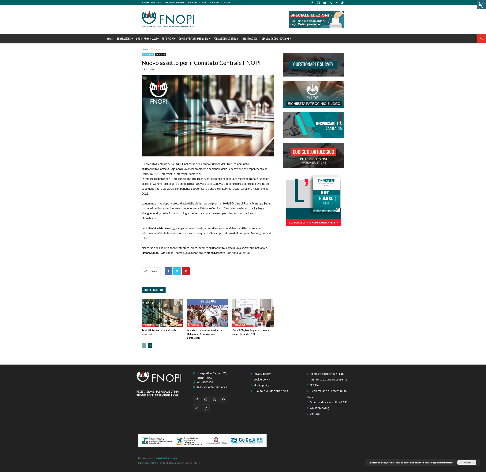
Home (110, 38)
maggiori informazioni (442, 462)
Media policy (261, 385)
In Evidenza (148, 54)
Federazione (124, 38)
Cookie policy (261, 379)
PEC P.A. (315, 385)
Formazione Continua (226, 38)
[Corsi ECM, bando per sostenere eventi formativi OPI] (253, 313)
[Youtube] (337, 2)
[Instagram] (318, 2)
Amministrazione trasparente (328, 379)
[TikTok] (342, 2)
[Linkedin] (324, 2)
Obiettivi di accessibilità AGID (328, 402)
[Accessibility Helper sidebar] (481, 4)
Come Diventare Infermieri (193, 38)
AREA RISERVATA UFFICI (196, 2)
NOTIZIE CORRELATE (153, 290)
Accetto (467, 462)
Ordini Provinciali (146, 38)
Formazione (148, 325)
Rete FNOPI (168, 38)
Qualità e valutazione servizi (271, 391)
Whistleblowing (319, 408)
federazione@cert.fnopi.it (212, 386)
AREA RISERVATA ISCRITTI (219, 2)
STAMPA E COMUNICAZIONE (276, 38)
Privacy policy (262, 374)
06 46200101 (205, 382)
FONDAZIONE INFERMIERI (174, 2)
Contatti (315, 413)
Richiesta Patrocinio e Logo (327, 374)
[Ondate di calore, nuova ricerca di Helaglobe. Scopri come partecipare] (207, 313)
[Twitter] (331, 2)
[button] (481, 39)
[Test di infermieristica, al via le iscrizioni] (162, 313)
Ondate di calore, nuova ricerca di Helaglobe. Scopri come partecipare (206, 334)
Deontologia (249, 38)
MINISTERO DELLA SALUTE (151, 2)
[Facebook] (312, 2)
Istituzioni (160, 54)
